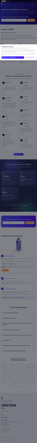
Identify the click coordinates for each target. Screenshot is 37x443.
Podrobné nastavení (30, 57)
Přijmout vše (13, 57)
